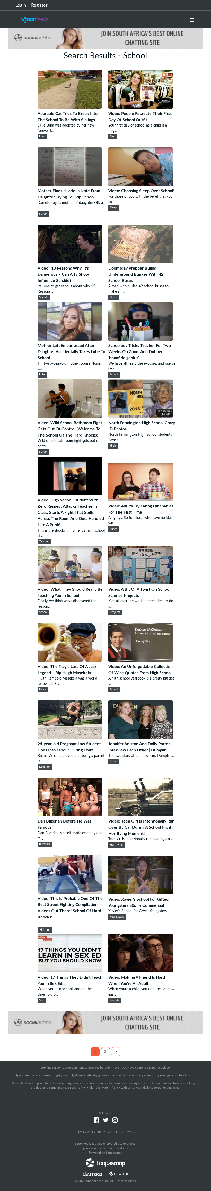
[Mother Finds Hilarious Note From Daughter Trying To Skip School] (70, 185)
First (113, 136)
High (113, 445)
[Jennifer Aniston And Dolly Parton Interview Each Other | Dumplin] (140, 738)
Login (20, 5)
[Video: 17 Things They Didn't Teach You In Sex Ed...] (70, 971)
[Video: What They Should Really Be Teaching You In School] (70, 583)
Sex (41, 1000)
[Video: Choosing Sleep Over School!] (140, 185)
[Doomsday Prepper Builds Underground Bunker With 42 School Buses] (140, 262)
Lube (42, 374)
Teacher (44, 541)
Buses (113, 297)
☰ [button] (191, 20)
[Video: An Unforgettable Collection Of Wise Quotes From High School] (140, 660)
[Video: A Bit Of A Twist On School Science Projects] (140, 583)
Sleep (113, 207)
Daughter (45, 767)
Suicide (43, 297)
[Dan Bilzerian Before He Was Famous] (70, 815)
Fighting (44, 929)
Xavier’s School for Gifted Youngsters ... (139, 911)
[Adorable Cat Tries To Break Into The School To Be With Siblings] (70, 107)
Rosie (113, 761)
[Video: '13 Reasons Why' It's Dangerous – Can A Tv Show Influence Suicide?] (70, 262)
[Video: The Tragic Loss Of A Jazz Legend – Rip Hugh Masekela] (70, 660)
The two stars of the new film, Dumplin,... (141, 756)
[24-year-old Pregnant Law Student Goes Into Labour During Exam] (70, 738)
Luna (42, 136)
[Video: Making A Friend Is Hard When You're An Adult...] (140, 971)
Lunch (113, 529)
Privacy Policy (85, 1131)
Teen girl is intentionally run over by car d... (142, 839)
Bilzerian (44, 844)
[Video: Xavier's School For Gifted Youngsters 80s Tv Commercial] (140, 893)
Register (39, 5)
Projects (115, 612)
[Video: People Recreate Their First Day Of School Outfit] (140, 107)
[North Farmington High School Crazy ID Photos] (140, 417)
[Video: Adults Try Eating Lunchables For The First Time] (140, 500)
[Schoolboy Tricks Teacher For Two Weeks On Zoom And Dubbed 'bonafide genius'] (140, 339)
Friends (114, 1000)
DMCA (130, 1131)
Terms (102, 1131)
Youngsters (117, 917)
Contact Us (115, 1131)
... (70, 910)
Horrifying (116, 845)
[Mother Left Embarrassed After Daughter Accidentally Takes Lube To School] (70, 339)
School (43, 214)
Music (43, 689)
